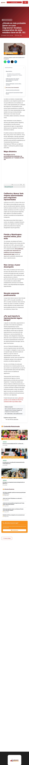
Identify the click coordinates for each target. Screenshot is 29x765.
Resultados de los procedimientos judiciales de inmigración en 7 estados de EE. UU (14, 75)
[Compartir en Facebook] (8, 61)
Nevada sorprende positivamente (12, 90)
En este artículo (8, 67)
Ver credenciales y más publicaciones (13, 413)
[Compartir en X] (12, 61)
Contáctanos (15, 530)
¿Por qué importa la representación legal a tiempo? (14, 93)
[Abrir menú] (25, 2)
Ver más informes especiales (12, 419)
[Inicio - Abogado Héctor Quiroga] (3, 2)
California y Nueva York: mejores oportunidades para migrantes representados (12, 80)
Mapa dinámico (9, 71)
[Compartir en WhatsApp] (5, 61)
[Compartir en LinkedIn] (15, 61)
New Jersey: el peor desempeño (12, 87)
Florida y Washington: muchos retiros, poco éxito (13, 84)
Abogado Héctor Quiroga (7, 35)
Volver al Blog (7, 538)
